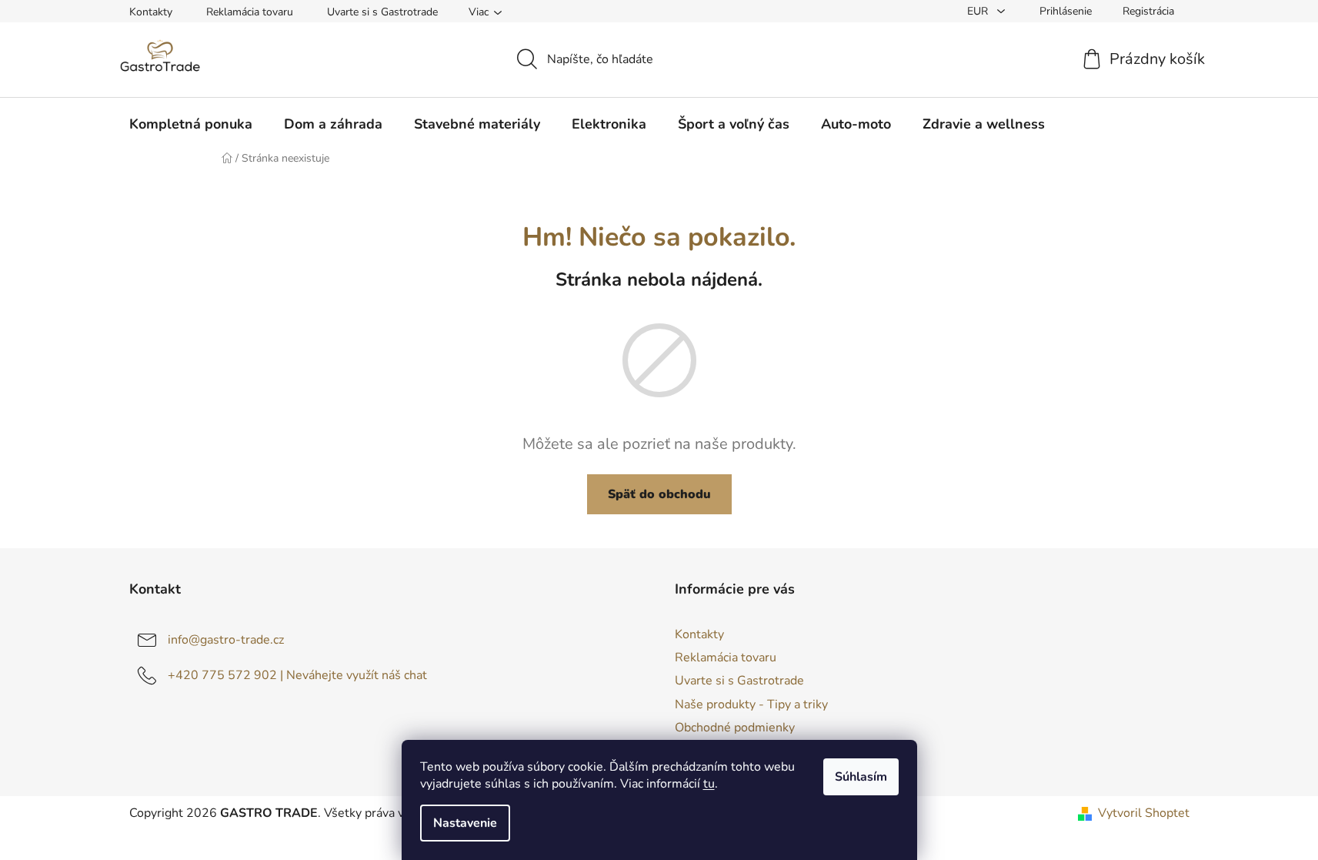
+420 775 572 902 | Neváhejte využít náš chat (297, 675)
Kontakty (150, 12)
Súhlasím (861, 776)
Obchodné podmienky (735, 727)
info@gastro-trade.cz (226, 639)
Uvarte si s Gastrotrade (382, 12)
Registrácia (1148, 11)
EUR (979, 11)
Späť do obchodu (659, 494)
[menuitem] (191, 124)
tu (709, 783)
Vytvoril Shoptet (1144, 813)
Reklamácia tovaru (249, 12)
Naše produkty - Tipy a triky (751, 704)
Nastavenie (465, 823)
